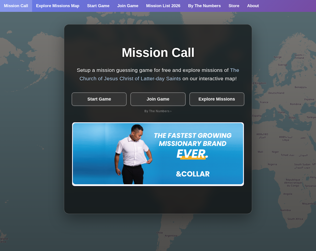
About (253, 5)
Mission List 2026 (163, 5)
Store (234, 5)
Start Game (98, 5)
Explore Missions (216, 99)
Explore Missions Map (57, 5)
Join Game (127, 5)
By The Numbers (204, 5)
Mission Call (16, 5)
